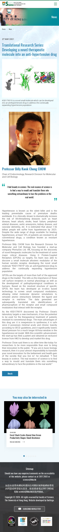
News (10, 29)
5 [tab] (32, 456)
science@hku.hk (29, 479)
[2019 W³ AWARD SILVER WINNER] (34, 521)
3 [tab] (28, 456)
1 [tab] (24, 456)
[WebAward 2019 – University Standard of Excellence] (22, 521)
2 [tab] (26, 456)
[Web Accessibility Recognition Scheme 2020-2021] (46, 521)
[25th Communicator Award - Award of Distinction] (11, 521)
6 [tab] (35, 456)
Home (3, 29)
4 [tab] (30, 456)
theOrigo (50, 500)
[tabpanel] (29, 426)
